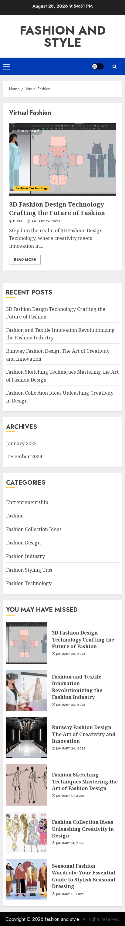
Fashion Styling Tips (29, 570)
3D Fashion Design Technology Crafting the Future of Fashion (57, 208)
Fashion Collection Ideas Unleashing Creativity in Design (83, 829)
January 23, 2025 (70, 705)
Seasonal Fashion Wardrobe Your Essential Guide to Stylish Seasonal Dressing (83, 876)
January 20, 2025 (70, 748)
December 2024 (24, 456)
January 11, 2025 (70, 894)
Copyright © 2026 (25, 919)
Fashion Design (23, 542)
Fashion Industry (25, 556)
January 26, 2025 (45, 221)
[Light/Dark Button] (98, 66)
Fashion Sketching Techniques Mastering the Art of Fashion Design (85, 781)
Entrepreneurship (27, 502)
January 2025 (21, 443)
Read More (25, 259)
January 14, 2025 (70, 843)
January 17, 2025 (70, 796)
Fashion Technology (31, 188)
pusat (18, 221)
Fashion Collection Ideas (34, 529)
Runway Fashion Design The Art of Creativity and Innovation (84, 734)
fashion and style (63, 36)
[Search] (114, 66)
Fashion (15, 515)
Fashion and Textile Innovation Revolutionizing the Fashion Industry (77, 686)
